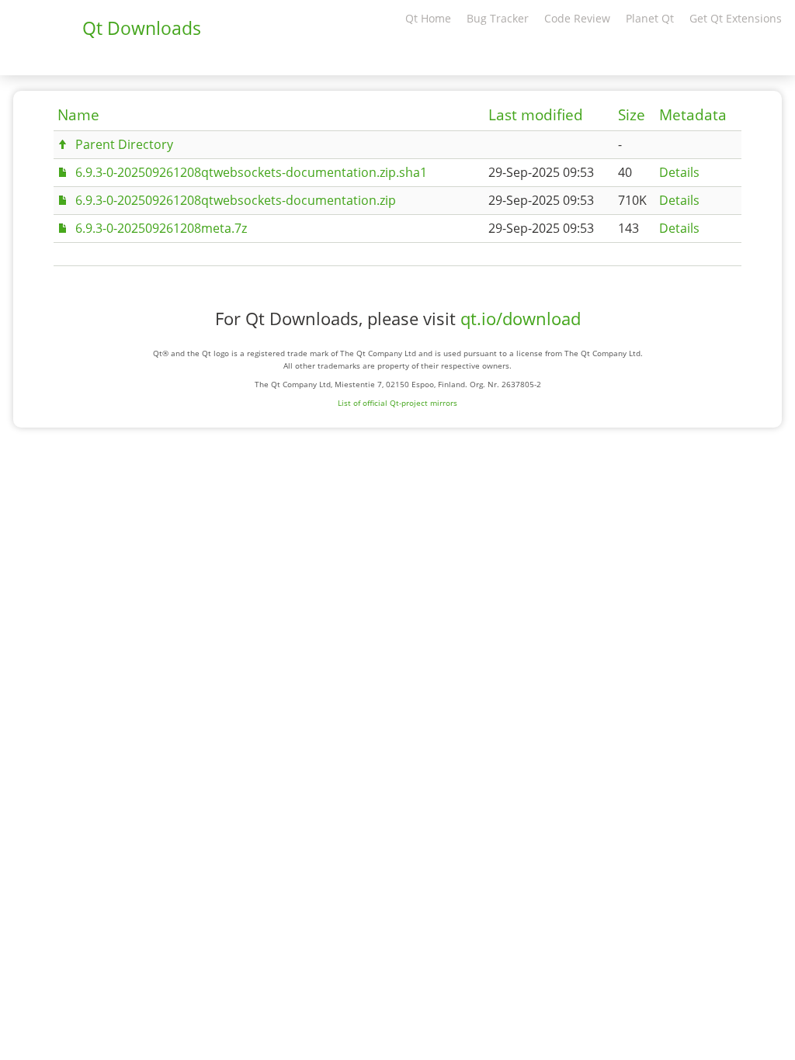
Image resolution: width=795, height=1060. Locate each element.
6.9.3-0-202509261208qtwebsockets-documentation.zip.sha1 (251, 172)
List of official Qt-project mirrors (397, 402)
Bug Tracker (498, 18)
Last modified (535, 115)
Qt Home (428, 18)
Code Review (577, 18)
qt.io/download (520, 318)
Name (78, 115)
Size (631, 115)
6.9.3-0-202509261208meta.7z (161, 228)
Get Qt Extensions (735, 18)
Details (679, 172)
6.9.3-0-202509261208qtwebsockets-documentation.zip (235, 200)
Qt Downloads (141, 28)
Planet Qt (650, 18)
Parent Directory (124, 144)
